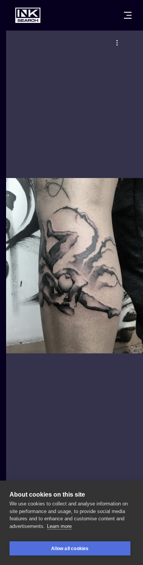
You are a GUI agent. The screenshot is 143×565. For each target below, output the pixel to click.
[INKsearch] (27, 15)
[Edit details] (117, 43)
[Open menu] (128, 15)
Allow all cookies (69, 548)
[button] (117, 43)
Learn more (59, 526)
